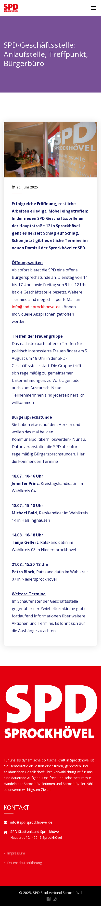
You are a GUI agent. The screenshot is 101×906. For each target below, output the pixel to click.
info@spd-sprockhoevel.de (36, 306)
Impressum (16, 853)
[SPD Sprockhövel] (11, 8)
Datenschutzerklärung (24, 862)
